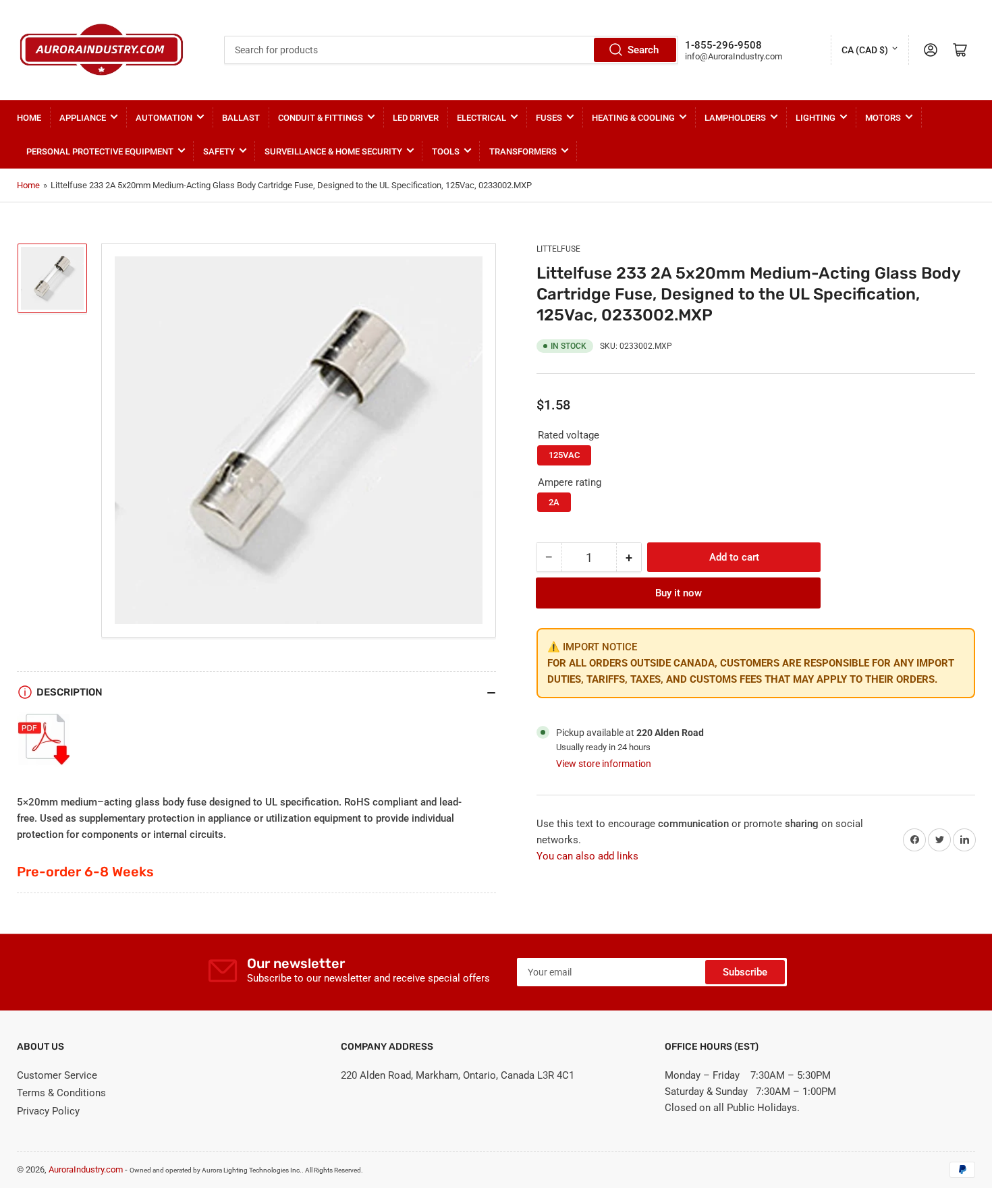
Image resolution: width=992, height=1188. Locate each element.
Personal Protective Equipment (99, 151)
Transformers (523, 151)
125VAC (564, 455)
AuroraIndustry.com (86, 1169)
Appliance (82, 118)
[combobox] (451, 50)
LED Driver (416, 118)
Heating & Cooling (633, 118)
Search (643, 50)
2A (554, 502)
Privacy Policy (48, 1111)
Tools (446, 151)
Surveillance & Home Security (333, 151)
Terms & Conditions (61, 1093)
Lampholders (735, 118)
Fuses (549, 118)
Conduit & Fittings (320, 118)
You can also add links (587, 856)
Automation (164, 118)
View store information (603, 763)
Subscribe (745, 972)
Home (29, 118)
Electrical (481, 118)
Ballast (241, 118)
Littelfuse (558, 249)
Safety (219, 151)
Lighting (815, 118)
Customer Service (57, 1075)
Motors (883, 118)
